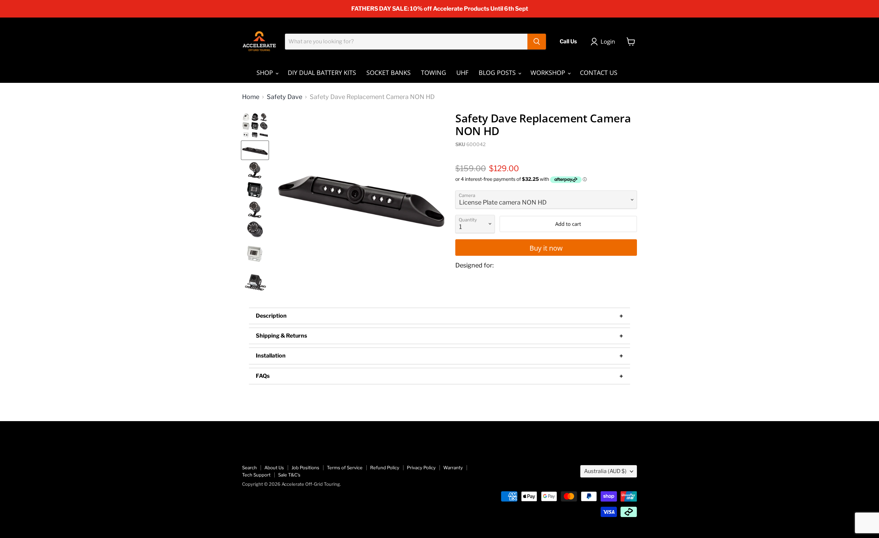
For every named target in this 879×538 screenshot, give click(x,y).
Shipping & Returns (281, 335)
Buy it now (546, 248)
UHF (462, 72)
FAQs (263, 376)
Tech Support (256, 474)
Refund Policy (384, 467)
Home (250, 97)
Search (249, 467)
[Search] (536, 42)
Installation (271, 355)
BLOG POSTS (498, 72)
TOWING (433, 72)
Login (608, 41)
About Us (274, 467)
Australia (605, 471)
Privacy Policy (421, 467)
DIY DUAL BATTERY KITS (322, 72)
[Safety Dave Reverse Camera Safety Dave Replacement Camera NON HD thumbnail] (255, 126)
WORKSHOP (548, 72)
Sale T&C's (289, 474)
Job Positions (305, 467)
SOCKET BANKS (388, 72)
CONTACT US (598, 72)
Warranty (453, 467)
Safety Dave (284, 97)
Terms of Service (345, 467)
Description (271, 315)
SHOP (265, 72)
